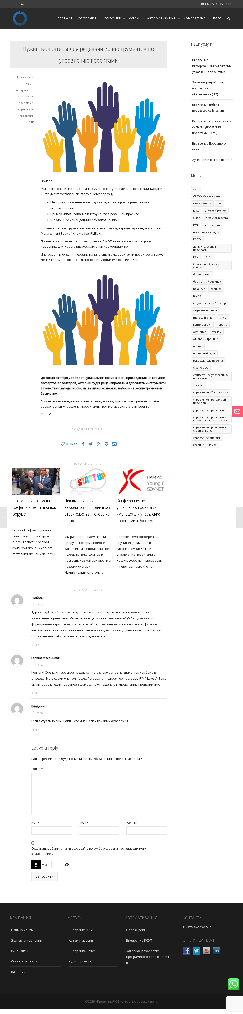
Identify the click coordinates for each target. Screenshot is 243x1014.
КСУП (209, 257)
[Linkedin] (22, 4)
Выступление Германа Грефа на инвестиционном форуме (34, 507)
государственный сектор (209, 303)
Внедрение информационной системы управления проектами (211, 66)
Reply (35, 645)
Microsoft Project (215, 210)
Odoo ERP (113, 18)
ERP (219, 203)
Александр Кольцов (206, 232)
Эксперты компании (26, 940)
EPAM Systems (202, 203)
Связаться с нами (24, 961)
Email (82, 823)
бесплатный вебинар (207, 281)
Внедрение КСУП (81, 930)
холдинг (198, 445)
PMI (195, 225)
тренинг (198, 385)
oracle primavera (217, 218)
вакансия (199, 288)
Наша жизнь (25, 77)
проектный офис (204, 353)
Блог (217, 18)
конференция (202, 324)
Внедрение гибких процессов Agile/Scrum (208, 108)
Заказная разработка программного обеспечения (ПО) (207, 88)
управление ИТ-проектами (210, 392)
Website (131, 823)
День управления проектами (204, 248)
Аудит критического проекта (212, 160)
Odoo (196, 218)
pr (204, 225)
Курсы (134, 18)
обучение (199, 331)
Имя (34, 823)
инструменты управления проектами (25, 96)
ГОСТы (197, 239)
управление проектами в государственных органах (210, 418)
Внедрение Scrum (82, 951)
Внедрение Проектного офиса (209, 146)
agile (196, 189)
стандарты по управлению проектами (210, 376)
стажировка (201, 367)
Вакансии (18, 972)
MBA (196, 210)
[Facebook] (14, 4)
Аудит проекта (80, 961)
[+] (36, 481)
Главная (65, 18)
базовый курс (202, 274)
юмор (213, 445)
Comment (38, 769)
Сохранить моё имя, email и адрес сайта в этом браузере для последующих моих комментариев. (88, 851)
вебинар (216, 288)
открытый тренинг (205, 339)
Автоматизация (162, 18)
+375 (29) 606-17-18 (217, 4)
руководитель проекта (208, 360)
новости (222, 324)
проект (197, 346)
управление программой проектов (209, 401)
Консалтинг (195, 18)
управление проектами (208, 410)
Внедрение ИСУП (139, 940)
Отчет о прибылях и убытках (206, 265)
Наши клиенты (22, 930)
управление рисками (207, 437)
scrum (216, 225)
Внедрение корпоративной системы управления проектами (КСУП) (212, 127)
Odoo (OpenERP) (138, 930)
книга (223, 317)
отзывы (216, 331)
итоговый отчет (203, 317)
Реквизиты (19, 951)
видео (197, 296)
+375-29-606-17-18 (198, 927)
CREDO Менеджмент (206, 196)
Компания (88, 18)
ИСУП (196, 257)
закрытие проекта (205, 310)
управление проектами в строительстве (209, 428)
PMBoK (28, 83)
